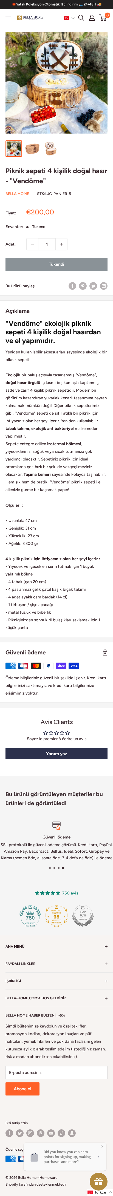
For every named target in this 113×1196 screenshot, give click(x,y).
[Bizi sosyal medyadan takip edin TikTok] (61, 1133)
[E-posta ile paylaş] (104, 286)
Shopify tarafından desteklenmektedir (36, 1184)
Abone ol (22, 1088)
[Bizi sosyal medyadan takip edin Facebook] (9, 1133)
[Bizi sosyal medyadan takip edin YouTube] (51, 1133)
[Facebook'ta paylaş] (72, 286)
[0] (103, 17)
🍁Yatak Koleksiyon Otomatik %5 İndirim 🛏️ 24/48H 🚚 (56, 4)
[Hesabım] (92, 18)
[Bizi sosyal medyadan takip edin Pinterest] (40, 1133)
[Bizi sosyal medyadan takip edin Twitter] (20, 1133)
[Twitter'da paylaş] (93, 286)
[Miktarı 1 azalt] (32, 244)
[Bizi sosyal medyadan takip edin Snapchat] (72, 1133)
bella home (17, 193)
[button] (69, 18)
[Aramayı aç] (81, 18)
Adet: (10, 244)
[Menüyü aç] (8, 18)
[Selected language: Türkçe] (69, 18)
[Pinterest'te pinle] (83, 286)
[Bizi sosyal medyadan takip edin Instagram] (30, 1133)
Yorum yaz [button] (56, 753)
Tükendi (56, 264)
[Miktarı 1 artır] (61, 244)
